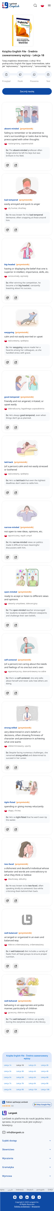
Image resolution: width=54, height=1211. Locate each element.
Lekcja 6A (32, 1077)
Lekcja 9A (7, 1089)
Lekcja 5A (7, 1077)
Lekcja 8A (32, 1083)
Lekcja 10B (45, 1089)
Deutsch (30, 1189)
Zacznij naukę (27, 91)
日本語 (50, 1189)
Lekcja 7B (20, 1083)
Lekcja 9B (20, 1089)
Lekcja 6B (44, 1077)
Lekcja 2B (44, 1065)
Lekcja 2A (32, 1065)
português (40, 1189)
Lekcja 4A (32, 1071)
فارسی (10, 1189)
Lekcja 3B (20, 1071)
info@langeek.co (15, 1132)
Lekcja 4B (44, 1071)
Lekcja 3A (7, 1071)
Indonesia (20, 1189)
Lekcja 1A (7, 1065)
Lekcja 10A (33, 1089)
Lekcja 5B (20, 1077)
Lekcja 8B (44, 1083)
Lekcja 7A (7, 1083)
